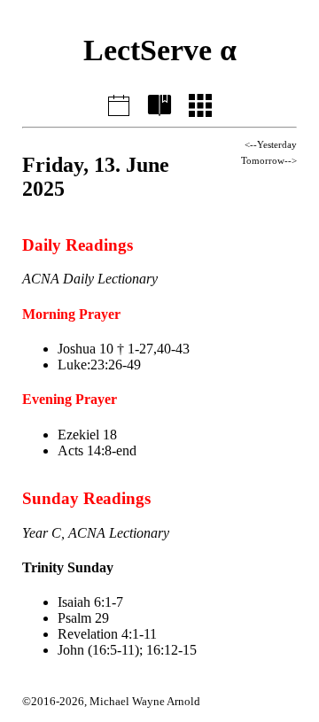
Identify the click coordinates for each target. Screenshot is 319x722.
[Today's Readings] (119, 103)
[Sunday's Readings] (159, 103)
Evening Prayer (69, 399)
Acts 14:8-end (97, 450)
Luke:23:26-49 (99, 364)
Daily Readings (77, 245)
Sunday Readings (86, 498)
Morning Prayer (71, 314)
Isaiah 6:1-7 (90, 601)
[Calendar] (200, 103)
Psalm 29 (83, 617)
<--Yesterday (271, 144)
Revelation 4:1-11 (107, 633)
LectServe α (160, 50)
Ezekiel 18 (87, 434)
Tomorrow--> (269, 160)
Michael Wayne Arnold (144, 701)
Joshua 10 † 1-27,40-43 (124, 348)
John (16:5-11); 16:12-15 (127, 649)
